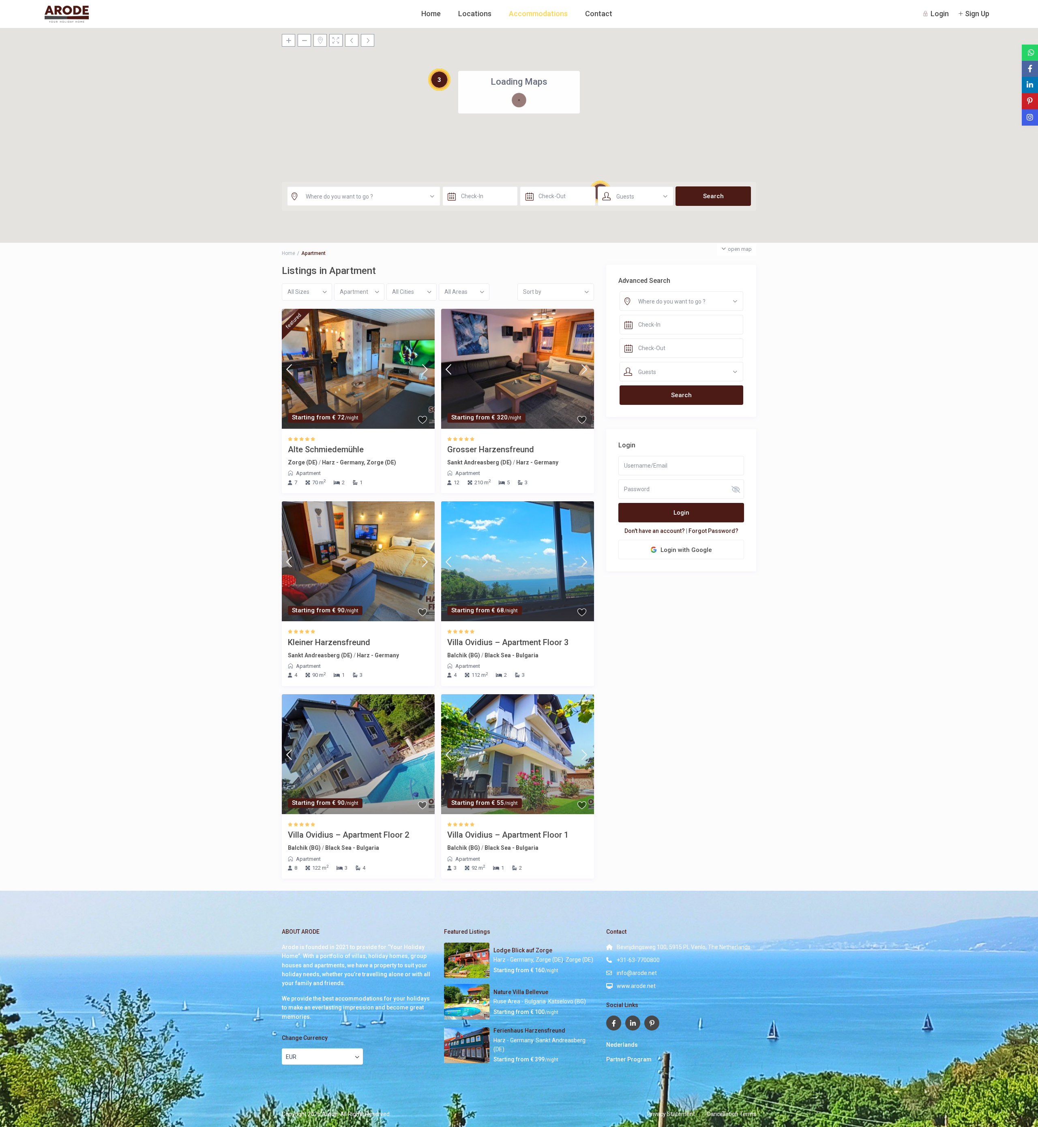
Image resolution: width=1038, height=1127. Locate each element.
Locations (474, 13)
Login (681, 512)
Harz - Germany (537, 462)
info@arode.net (637, 973)
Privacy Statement (671, 1114)
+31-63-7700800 (638, 960)
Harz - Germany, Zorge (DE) (359, 462)
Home (431, 13)
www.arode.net (636, 986)
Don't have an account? (654, 531)
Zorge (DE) (302, 462)
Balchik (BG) (463, 655)
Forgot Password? (713, 531)
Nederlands (622, 1044)
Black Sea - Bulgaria (511, 655)
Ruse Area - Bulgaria (519, 1001)
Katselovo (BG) (567, 1001)
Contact (598, 13)
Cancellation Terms (731, 1114)
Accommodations (538, 13)
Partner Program (629, 1059)
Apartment (308, 473)
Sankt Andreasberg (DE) (479, 462)
